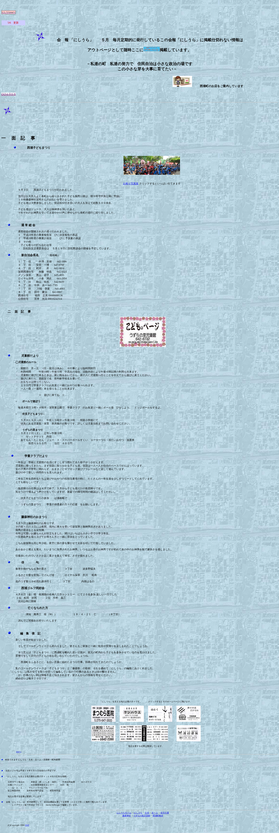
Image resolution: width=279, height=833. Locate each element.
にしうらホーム (124, 813)
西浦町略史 (158, 815)
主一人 (155, 813)
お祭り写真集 (131, 183)
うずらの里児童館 (141, 815)
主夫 (147, 813)
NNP (27, 825)
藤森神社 (126, 815)
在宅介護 (164, 813)
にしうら (138, 813)
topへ (18, 751)
